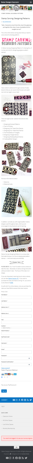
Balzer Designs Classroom (10, 2)
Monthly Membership (9, 428)
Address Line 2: (5, 313)
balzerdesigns (7, 21)
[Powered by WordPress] (10, 453)
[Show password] (29, 358)
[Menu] (31, 2)
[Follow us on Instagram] (16, 400)
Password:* (4, 355)
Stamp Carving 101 (13, 278)
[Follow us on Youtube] (14, 400)
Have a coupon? (5, 368)
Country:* (3, 326)
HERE (11, 283)
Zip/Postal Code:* (5, 337)
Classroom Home (7, 416)
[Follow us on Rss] (28, 400)
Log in (3, 406)
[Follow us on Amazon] (19, 400)
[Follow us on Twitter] (31, 400)
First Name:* (4, 294)
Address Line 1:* (5, 307)
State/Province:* (5, 330)
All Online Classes (7, 420)
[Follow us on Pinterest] (25, 400)
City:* (2, 319)
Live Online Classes (8, 424)
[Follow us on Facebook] (22, 400)
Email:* (3, 349)
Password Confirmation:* (7, 361)
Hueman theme (25, 454)
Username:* (4, 343)
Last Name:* (4, 301)
